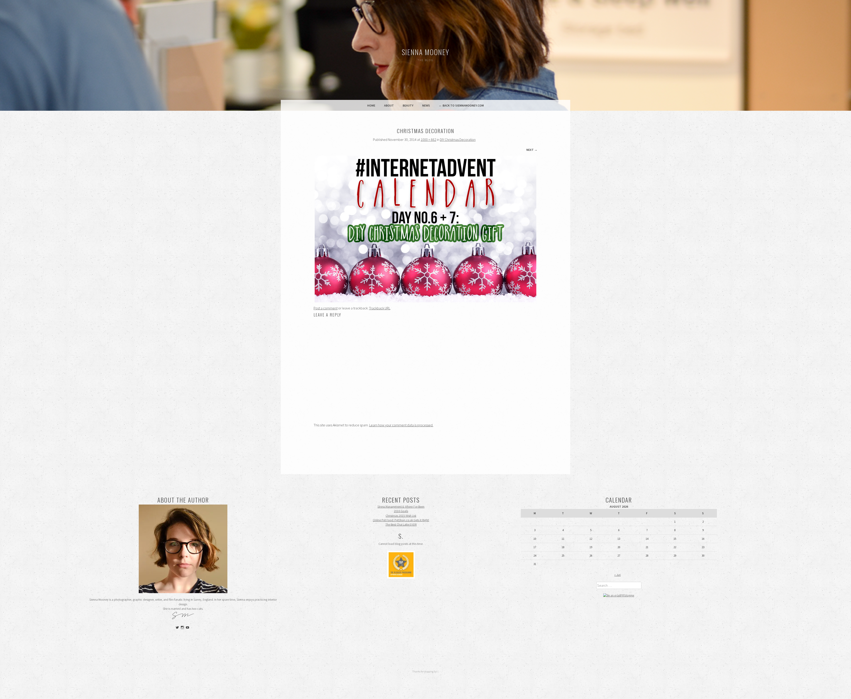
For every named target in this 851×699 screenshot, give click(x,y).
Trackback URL (379, 308)
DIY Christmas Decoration (458, 139)
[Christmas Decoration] (425, 301)
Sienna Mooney (425, 52)
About (389, 105)
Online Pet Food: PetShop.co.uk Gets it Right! (401, 520)
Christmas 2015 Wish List (401, 516)
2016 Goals (401, 511)
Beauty (408, 105)
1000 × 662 (428, 139)
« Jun (617, 575)
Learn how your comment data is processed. (401, 425)
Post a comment (326, 308)
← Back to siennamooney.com (461, 105)
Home (371, 105)
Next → (531, 150)
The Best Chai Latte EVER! (401, 524)
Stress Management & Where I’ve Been (400, 507)
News (426, 105)
